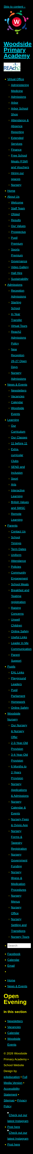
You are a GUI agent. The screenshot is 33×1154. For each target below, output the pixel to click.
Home (11, 980)
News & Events (17, 986)
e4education (12, 1077)
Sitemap (9, 1100)
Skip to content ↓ (14, 6)
